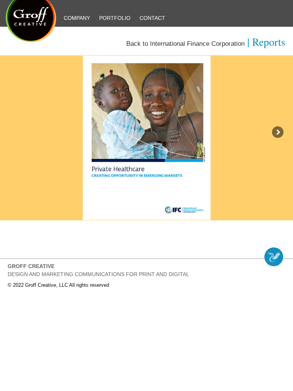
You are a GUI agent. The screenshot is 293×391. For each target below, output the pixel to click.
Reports (268, 41)
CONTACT (152, 18)
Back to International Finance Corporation (185, 43)
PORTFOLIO (114, 18)
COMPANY (77, 18)
